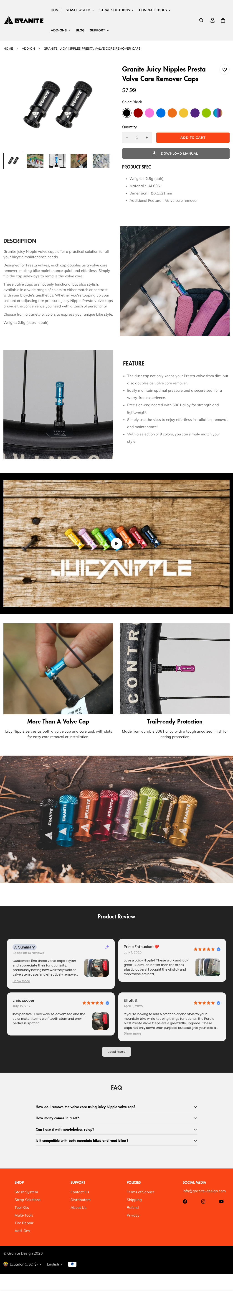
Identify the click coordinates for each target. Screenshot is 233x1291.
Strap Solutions (28, 1199)
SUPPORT (97, 30)
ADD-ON (28, 48)
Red (138, 113)
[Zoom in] (101, 74)
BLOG (80, 30)
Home (8, 48)
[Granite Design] (23, 20)
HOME (55, 10)
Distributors (81, 1199)
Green (206, 113)
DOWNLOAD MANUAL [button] (179, 153)
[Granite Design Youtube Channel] (221, 1201)
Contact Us (80, 1192)
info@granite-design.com (204, 1191)
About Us (78, 1207)
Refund (133, 1207)
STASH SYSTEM (78, 10)
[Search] (201, 20)
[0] (223, 20)
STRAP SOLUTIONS (114, 10)
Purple (195, 113)
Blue (160, 113)
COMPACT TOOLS (153, 10)
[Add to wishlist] (224, 69)
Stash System (26, 1192)
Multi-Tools (24, 1215)
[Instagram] (203, 1201)
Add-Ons (22, 1230)
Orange (172, 113)
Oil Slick (217, 113)
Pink (149, 113)
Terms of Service (141, 1192)
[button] (21, 981)
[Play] (116, 543)
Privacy (133, 1215)
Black (126, 113)
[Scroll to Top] (224, 1266)
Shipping (134, 1199)
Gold (183, 113)
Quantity (129, 127)
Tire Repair (24, 1223)
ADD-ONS (59, 30)
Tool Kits (22, 1207)
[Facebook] (185, 1201)
